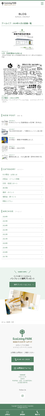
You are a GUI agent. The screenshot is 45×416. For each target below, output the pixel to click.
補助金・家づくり (9, 197)
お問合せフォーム (24, 368)
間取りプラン (8, 201)
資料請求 (22, 414)
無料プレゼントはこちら (22, 284)
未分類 (5, 188)
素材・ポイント (8, 192)
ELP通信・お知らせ (10, 174)
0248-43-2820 (23, 359)
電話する (37, 414)
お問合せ (7, 414)
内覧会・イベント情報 (11, 179)
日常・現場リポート (10, 183)
